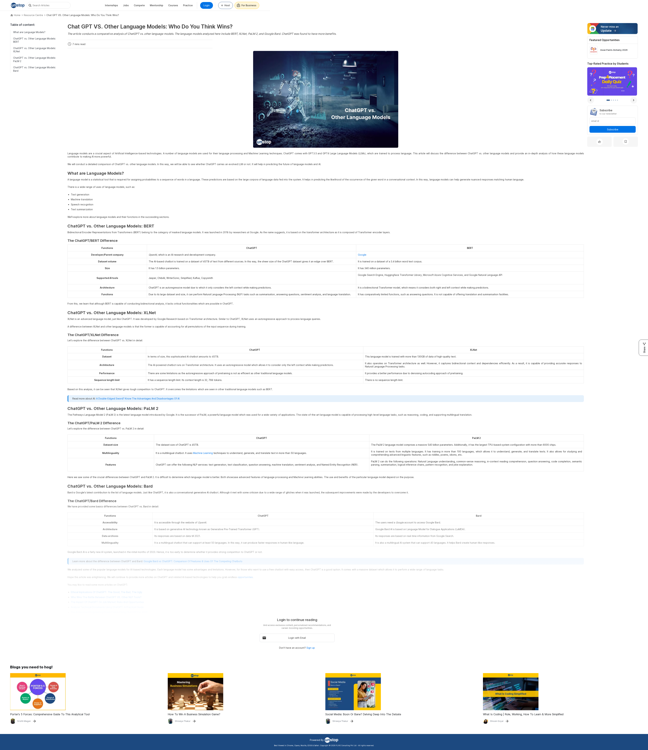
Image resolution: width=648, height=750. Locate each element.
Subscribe (612, 129)
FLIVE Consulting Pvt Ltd (346, 745)
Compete (139, 5)
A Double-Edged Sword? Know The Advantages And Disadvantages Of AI (138, 398)
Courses (173, 5)
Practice (188, 5)
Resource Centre (33, 15)
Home (17, 15)
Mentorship (156, 5)
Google (362, 254)
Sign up (310, 647)
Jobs (126, 5)
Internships (111, 5)
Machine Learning (203, 453)
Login (207, 5)
